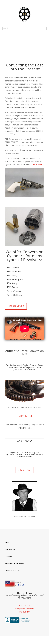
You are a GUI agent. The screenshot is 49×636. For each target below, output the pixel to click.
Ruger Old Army (14, 295)
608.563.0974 (24, 605)
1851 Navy (12, 275)
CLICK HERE (37, 164)
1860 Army (12, 283)
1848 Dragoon (14, 271)
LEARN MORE (16, 306)
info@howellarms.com (24, 608)
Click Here (24, 470)
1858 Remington (15, 279)
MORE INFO (24, 612)
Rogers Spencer (14, 291)
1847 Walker (13, 267)
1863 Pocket (13, 287)
